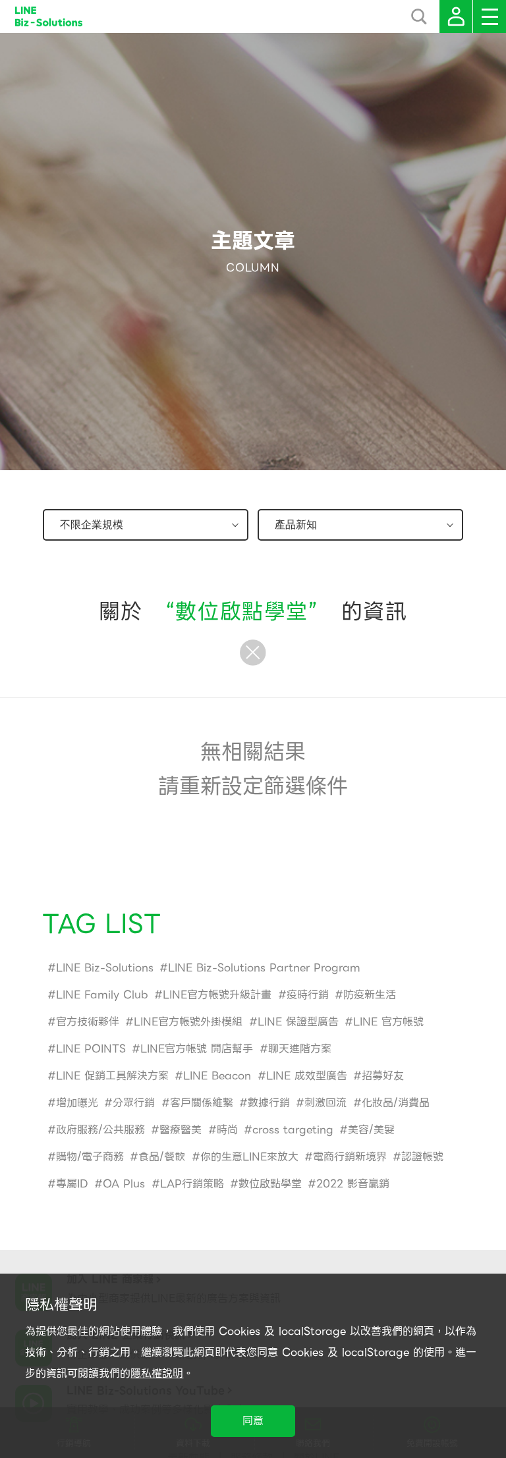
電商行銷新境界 (350, 1156)
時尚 (227, 1129)
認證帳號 (422, 1156)
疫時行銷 (308, 994)
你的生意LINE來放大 (249, 1156)
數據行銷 (269, 1102)
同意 (253, 1421)
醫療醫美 (180, 1129)
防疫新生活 (369, 994)
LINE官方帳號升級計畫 (217, 994)
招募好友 (383, 1075)
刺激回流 (325, 1102)
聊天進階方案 (299, 1048)
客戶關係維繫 (201, 1102)
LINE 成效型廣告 (306, 1075)
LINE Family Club (102, 994)
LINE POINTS (91, 1048)
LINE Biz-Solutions (105, 967)
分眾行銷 (134, 1102)
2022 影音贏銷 (352, 1183)
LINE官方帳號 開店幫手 (196, 1048)
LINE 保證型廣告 (298, 1021)
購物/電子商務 (90, 1156)
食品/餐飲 (161, 1156)
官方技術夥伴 (87, 1021)
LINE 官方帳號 (388, 1021)
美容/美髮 (371, 1129)
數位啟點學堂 (270, 1183)
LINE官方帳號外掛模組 (188, 1021)
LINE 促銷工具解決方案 (112, 1075)
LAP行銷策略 (192, 1183)
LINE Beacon (217, 1075)
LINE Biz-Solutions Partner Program (264, 967)
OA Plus (124, 1183)
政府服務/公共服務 (100, 1129)
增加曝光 (77, 1102)
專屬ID (72, 1183)
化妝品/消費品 (396, 1102)
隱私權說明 (156, 1373)
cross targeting (292, 1129)
